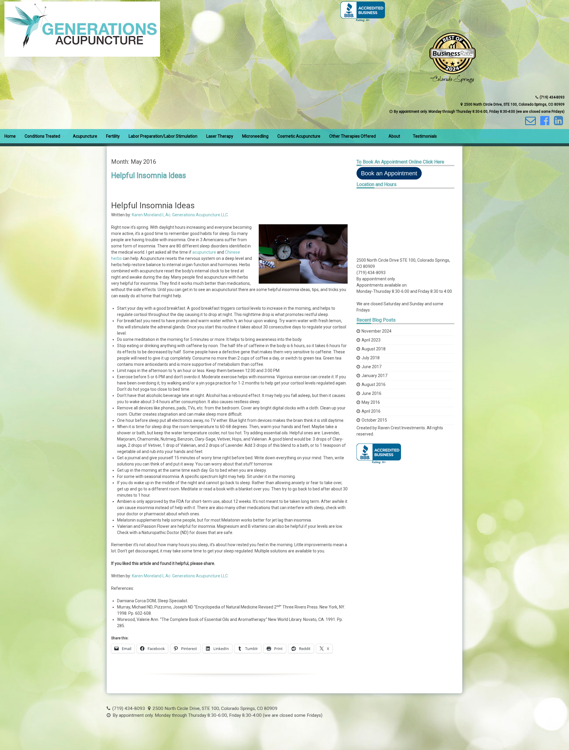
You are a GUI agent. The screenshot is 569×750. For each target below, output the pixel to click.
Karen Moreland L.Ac (151, 214)
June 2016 (371, 393)
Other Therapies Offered (352, 136)
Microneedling (255, 136)
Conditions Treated (42, 136)
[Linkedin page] (558, 123)
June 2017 (371, 366)
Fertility (113, 136)
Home (10, 136)
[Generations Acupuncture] (82, 55)
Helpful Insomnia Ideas (148, 175)
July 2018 (371, 357)
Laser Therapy (219, 136)
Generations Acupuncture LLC (200, 214)
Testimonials (425, 136)
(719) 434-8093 (371, 272)
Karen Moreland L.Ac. (151, 575)
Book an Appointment (389, 173)
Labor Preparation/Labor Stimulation (163, 136)
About (394, 136)
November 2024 (376, 331)
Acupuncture (85, 136)
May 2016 (371, 402)
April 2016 (371, 411)
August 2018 (374, 349)
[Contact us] (529, 123)
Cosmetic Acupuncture (298, 136)
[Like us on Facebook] (544, 123)
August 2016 (374, 384)
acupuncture (204, 252)
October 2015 (374, 420)
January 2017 (374, 375)
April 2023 (371, 340)
